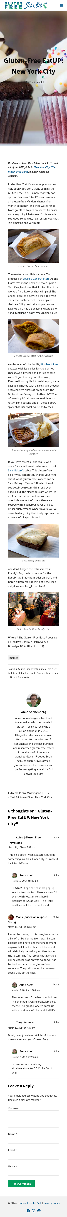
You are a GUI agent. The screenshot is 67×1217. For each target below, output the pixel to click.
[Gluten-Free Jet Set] (26, 5)
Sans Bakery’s (16, 470)
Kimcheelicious (49, 364)
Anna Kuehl (26, 875)
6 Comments (22, 677)
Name (12, 1134)
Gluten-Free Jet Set (29, 1203)
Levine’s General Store (36, 278)
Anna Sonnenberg (33, 712)
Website (13, 1166)
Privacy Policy (52, 1203)
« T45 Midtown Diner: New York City (30, 797)
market (13, 657)
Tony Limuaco (25, 1022)
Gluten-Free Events (28, 668)
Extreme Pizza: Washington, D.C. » (28, 793)
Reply (56, 837)
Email (12, 1150)
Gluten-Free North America (31, 673)
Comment (15, 1108)
